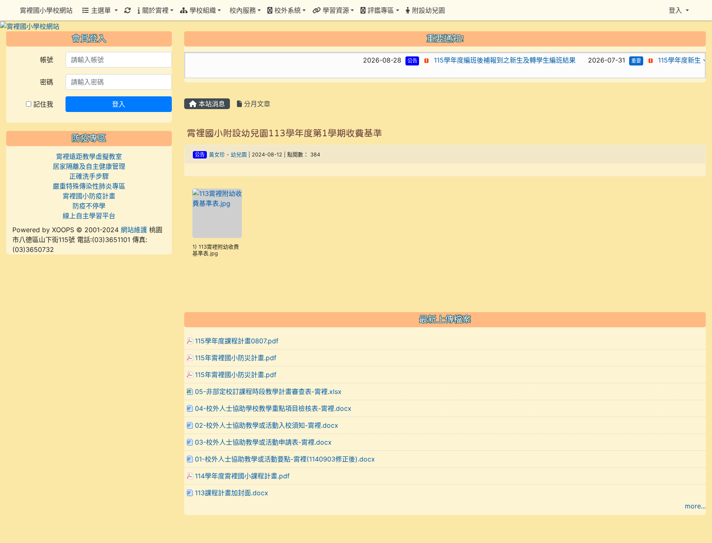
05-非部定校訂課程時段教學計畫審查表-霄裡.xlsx (268, 391)
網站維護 (134, 230)
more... (695, 506)
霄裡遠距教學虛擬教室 (89, 156)
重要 (620, 61)
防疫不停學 (89, 206)
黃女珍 (217, 154)
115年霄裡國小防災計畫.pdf (235, 358)
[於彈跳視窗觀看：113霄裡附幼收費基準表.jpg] (217, 213)
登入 (118, 104)
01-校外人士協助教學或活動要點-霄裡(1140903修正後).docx (285, 459)
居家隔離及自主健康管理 (89, 166)
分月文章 (256, 104)
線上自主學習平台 (89, 216)
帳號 (46, 60)
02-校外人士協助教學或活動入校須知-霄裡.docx (266, 425)
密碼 (46, 82)
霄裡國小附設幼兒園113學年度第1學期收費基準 (284, 132)
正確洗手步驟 (89, 176)
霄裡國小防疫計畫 (89, 196)
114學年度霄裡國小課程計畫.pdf (242, 476)
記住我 (42, 104)
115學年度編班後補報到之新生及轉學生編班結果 (489, 60)
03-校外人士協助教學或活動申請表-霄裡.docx (263, 442)
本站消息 (211, 104)
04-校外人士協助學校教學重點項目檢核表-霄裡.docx (273, 408)
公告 (396, 61)
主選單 (101, 10)
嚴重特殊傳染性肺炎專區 (89, 186)
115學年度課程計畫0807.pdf (237, 341)
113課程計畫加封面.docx (231, 493)
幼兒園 (239, 154)
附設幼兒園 (427, 10)
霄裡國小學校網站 (46, 10)
